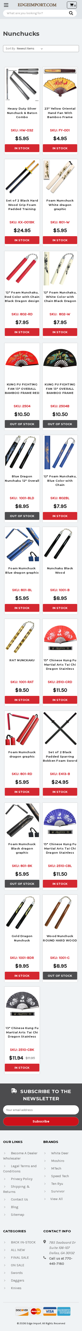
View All (56, 1199)
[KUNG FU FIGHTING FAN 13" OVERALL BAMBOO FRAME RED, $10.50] (22, 360)
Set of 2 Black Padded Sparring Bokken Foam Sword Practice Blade (60, 757)
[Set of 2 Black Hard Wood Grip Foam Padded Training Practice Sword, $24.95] (22, 176)
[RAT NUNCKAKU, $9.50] (22, 636)
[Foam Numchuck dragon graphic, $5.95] (22, 728)
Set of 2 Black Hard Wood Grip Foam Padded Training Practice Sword (22, 205)
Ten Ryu (57, 1184)
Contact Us (19, 1199)
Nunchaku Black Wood (60, 570)
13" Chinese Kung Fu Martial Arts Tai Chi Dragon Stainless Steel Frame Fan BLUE (60, 849)
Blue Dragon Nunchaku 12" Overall (22, 478)
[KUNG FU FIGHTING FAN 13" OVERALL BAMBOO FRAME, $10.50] (60, 360)
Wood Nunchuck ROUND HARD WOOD (60, 938)
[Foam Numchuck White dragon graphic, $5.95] (60, 176)
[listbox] (30, 48)
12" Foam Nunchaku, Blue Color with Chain (60, 481)
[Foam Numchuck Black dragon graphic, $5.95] (22, 820)
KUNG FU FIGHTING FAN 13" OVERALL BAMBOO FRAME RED (22, 389)
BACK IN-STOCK (23, 1242)
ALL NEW (18, 1250)
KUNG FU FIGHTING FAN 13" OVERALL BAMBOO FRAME (60, 389)
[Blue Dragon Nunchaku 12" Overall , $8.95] (22, 452)
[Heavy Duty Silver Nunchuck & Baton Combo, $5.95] (22, 85)
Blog (14, 1207)
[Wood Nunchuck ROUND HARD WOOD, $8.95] (60, 912)
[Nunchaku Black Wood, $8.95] (60, 544)
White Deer (59, 1153)
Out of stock (22, 424)
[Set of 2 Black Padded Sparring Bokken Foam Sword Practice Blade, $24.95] (60, 728)
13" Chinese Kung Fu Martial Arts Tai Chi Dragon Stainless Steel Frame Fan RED (60, 665)
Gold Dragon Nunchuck (22, 938)
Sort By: (11, 48)
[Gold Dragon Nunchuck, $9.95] (22, 912)
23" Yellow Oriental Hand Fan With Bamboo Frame (60, 113)
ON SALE (17, 1265)
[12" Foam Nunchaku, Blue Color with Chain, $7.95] (60, 452)
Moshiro (57, 1161)
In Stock (22, 148)
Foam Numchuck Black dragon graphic (22, 848)
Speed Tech (60, 1176)
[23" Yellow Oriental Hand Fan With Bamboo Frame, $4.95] (60, 85)
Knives (16, 1288)
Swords (17, 1273)
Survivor (58, 1191)
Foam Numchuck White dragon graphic (60, 205)
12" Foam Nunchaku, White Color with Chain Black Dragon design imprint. (60, 297)
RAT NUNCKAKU (22, 660)
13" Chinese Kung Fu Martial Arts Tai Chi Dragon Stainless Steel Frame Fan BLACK (21, 1032)
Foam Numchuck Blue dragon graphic (22, 570)
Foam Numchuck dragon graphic (22, 754)
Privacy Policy (21, 1179)
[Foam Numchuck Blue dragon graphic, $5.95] (22, 544)
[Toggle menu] (5, 5)
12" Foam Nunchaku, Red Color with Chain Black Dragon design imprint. (22, 297)
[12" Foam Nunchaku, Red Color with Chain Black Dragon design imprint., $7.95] (22, 268)
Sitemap (17, 1214)
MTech (56, 1168)
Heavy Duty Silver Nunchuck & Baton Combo (22, 113)
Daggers (17, 1280)
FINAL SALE (20, 1257)
